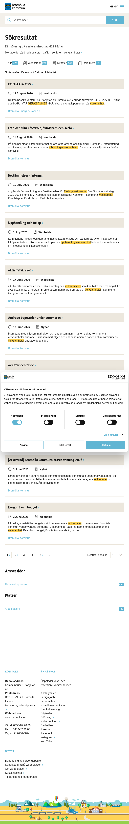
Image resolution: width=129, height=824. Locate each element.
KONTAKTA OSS (19, 84)
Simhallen (47, 725)
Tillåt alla (105, 444)
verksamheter (72, 52)
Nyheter (64, 63)
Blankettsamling (50, 709)
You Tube (47, 741)
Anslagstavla (49, 693)
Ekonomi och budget (22, 507)
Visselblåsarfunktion (53, 705)
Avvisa (24, 444)
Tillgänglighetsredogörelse (21, 776)
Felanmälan (48, 701)
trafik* (46, 52)
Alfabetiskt (51, 72)
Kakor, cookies (14, 772)
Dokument (91, 63)
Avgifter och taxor (21, 365)
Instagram (47, 737)
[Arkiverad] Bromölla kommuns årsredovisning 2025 (45, 460)
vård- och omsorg (30, 52)
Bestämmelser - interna (24, 175)
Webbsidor (37, 63)
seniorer (57, 52)
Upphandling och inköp (24, 223)
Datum (38, 72)
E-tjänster (47, 713)
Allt (12, 63)
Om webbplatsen (15, 768)
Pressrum (47, 729)
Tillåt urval (64, 444)
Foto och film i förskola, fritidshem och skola (40, 128)
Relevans (26, 72)
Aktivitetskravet (19, 270)
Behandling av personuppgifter (23, 760)
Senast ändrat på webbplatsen (23, 764)
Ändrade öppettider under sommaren (34, 317)
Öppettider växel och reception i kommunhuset (56, 683)
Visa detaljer (111, 434)
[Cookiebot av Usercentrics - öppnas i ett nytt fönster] (110, 377)
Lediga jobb (48, 697)
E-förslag (46, 717)
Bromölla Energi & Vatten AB (25, 111)
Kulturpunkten (49, 721)
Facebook (47, 733)
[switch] (48, 422)
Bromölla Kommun (19, 158)
